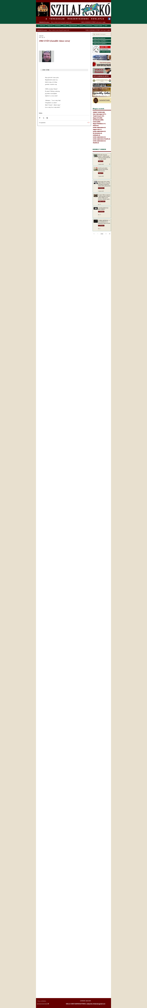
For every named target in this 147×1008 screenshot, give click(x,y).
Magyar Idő (101, 161)
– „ (56, 22)
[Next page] (106, 233)
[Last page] (109, 233)
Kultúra (40, 113)
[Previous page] (97, 233)
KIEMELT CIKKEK (102, 201)
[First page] (94, 233)
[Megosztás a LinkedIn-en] (47, 118)
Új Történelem (101, 188)
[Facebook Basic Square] (109, 19)
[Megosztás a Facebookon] (39, 118)
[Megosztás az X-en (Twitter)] (43, 118)
